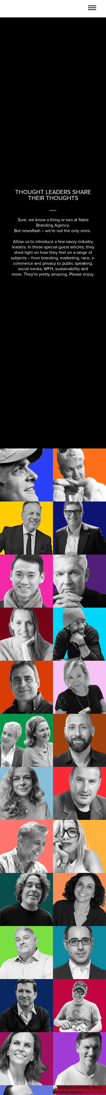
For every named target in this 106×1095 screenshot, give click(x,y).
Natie (20, 8)
